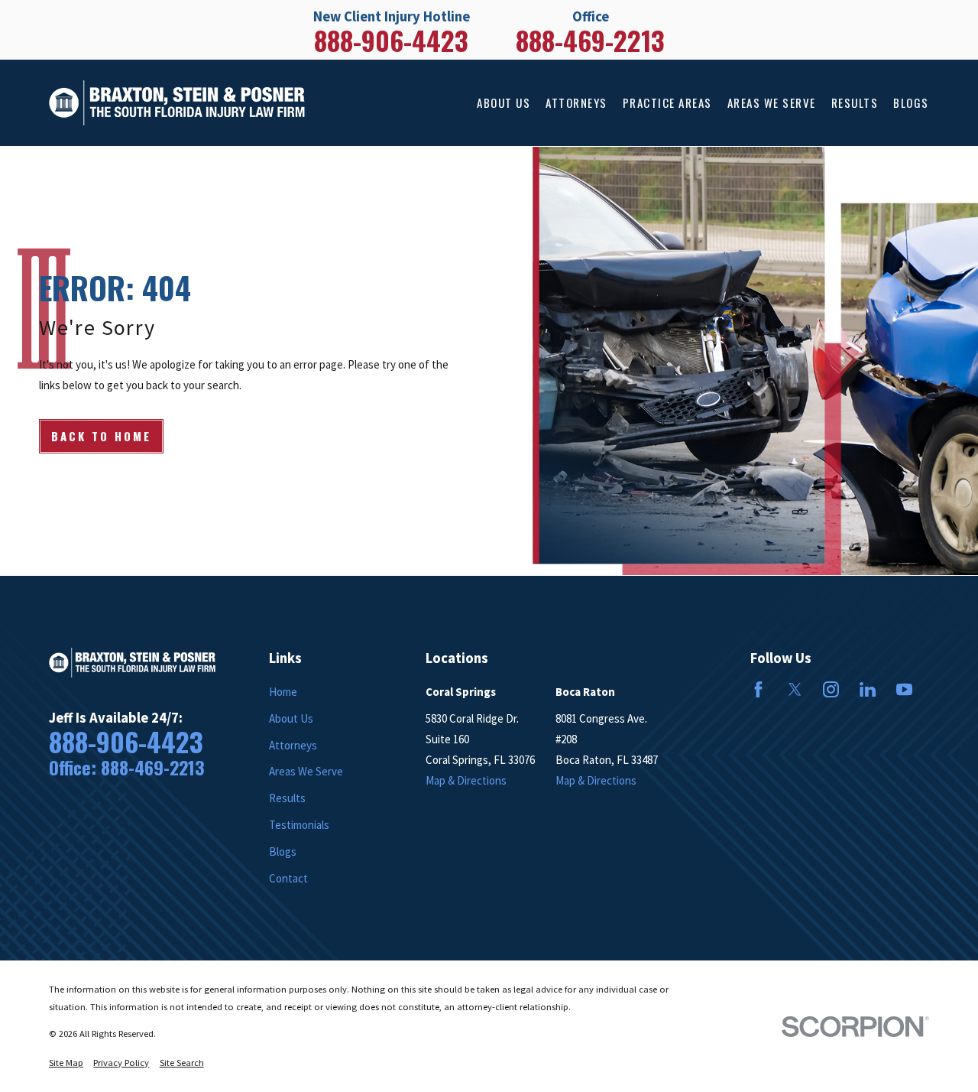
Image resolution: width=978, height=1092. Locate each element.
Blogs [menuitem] (911, 102)
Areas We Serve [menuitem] (771, 102)
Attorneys (293, 745)
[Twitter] (795, 689)
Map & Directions (466, 780)
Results (287, 798)
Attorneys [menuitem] (576, 102)
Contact (288, 878)
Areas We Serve (306, 771)
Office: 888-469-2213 (127, 768)
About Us (291, 718)
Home (283, 691)
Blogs (282, 851)
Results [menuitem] (855, 102)
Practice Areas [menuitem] (667, 102)
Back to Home (101, 435)
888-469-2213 (590, 41)
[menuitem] (66, 1063)
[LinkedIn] (868, 689)
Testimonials (299, 824)
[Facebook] (758, 689)
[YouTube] (904, 689)
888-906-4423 (391, 41)
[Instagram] (831, 689)
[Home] (177, 102)
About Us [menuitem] (503, 102)
